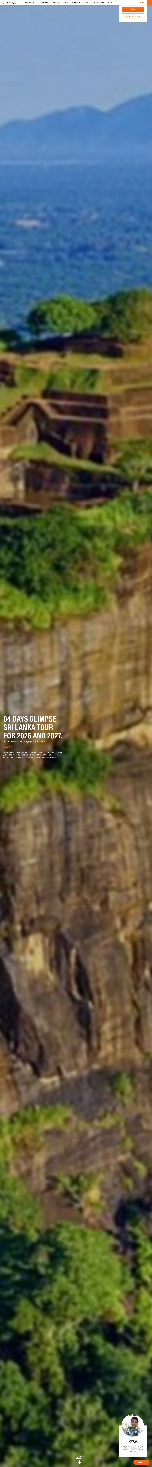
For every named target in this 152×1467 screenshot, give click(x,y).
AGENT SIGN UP (99, 2)
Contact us (141, 1462)
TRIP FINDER (57, 2)
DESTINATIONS (43, 2)
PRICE (133, 9)
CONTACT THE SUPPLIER (133, 16)
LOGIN (110, 2)
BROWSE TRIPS (30, 2)
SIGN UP (87, 2)
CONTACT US (76, 2)
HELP (66, 2)
